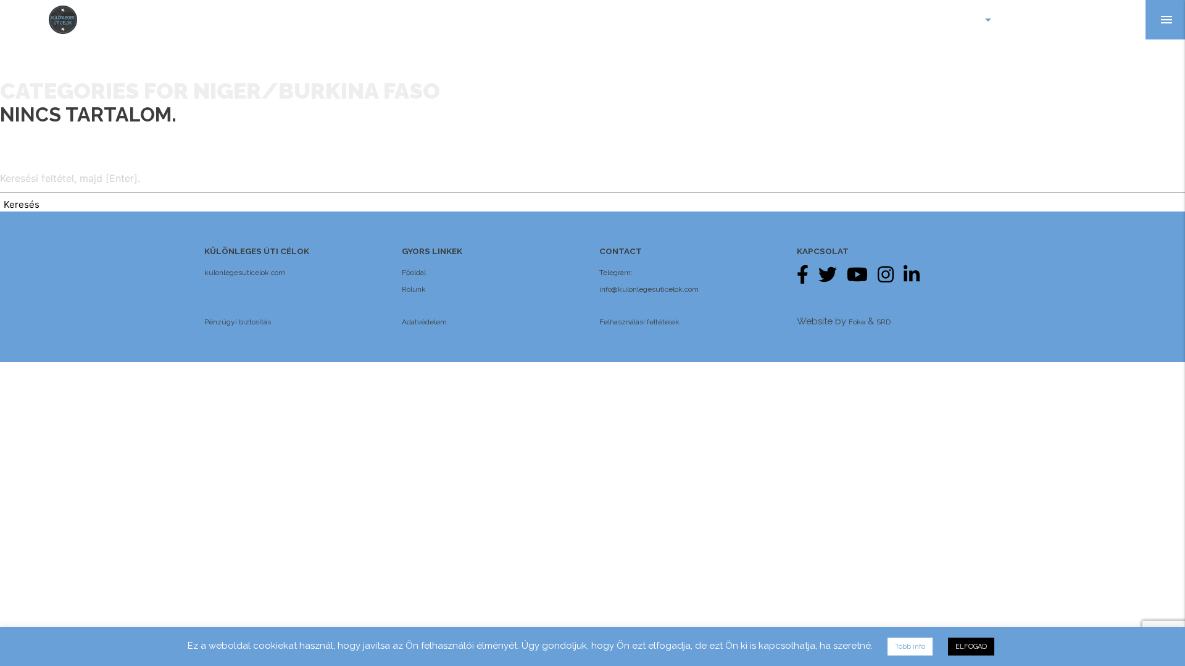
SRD (883, 322)
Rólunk (414, 289)
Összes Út (1041, 19)
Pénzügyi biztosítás (237, 322)
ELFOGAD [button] (971, 647)
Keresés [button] (22, 204)
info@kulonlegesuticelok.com (649, 289)
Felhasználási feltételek (639, 322)
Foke (857, 322)
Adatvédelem (424, 322)
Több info (910, 647)
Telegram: (616, 272)
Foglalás (1111, 19)
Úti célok (962, 19)
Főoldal (414, 272)
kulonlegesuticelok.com (244, 272)
